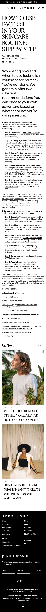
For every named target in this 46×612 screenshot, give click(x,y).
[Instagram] (21, 581)
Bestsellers (6, 528)
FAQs (26, 524)
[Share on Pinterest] (10, 62)
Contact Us (28, 531)
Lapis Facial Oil (17, 172)
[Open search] (8, 8)
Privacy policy (31, 596)
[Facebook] (25, 581)
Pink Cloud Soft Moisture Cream (15, 311)
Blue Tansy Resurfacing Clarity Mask (24, 227)
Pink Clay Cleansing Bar (33, 219)
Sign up (38, 571)
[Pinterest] (28, 581)
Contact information (34, 598)
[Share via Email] (14, 62)
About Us (5, 542)
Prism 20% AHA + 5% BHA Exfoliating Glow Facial (22, 197)
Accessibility (23, 601)
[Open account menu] (39, 8)
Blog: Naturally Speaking (11, 545)
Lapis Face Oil (30, 266)
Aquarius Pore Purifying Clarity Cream (17, 332)
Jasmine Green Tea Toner (29, 155)
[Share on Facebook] (3, 62)
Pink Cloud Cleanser (31, 132)
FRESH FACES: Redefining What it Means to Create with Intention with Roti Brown (22, 492)
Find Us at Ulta (30, 534)
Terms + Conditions (11, 598)
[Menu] (3, 8)
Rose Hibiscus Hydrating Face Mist (16, 322)
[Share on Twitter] (6, 62)
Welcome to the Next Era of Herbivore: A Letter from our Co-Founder (23, 416)
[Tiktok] (18, 581)
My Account (29, 544)
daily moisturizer (20, 184)
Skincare (5, 531)
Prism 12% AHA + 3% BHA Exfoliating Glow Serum (23, 173)
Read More (8, 407)
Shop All (5, 524)
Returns (27, 528)
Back (41, 345)
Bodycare (6, 534)
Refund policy (14, 596)
